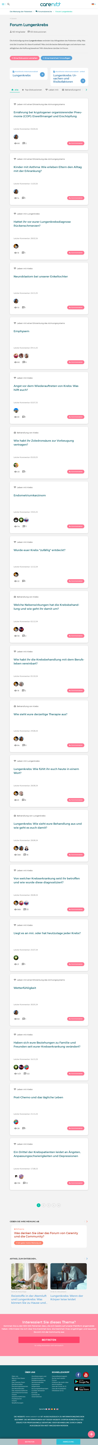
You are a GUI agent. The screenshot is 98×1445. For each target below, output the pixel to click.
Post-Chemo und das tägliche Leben (38, 1097)
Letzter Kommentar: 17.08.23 (26, 1168)
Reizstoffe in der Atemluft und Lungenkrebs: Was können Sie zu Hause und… (29, 1299)
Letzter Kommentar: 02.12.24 (26, 621)
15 (18, 253)
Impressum (36, 1384)
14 (18, 198)
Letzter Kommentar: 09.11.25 (26, 348)
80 (18, 143)
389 (19, 855)
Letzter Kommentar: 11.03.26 (26, 183)
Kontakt (34, 1392)
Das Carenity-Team (18, 1382)
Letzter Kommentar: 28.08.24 (26, 785)
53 (18, 417)
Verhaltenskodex (38, 1382)
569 (19, 909)
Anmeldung (68, 1442)
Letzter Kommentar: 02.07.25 (26, 402)
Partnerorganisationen (20, 1386)
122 (28, 1073)
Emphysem (21, 331)
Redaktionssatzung (38, 1380)
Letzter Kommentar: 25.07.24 (26, 950)
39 (18, 636)
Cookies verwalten (38, 1390)
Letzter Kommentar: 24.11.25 (26, 293)
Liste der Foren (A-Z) (59, 1386)
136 (18, 1183)
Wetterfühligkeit (25, 988)
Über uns (15, 1376)
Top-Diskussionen (33, 90)
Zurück (13, 18)
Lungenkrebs (22, 75)
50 (18, 1019)
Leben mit (53, 90)
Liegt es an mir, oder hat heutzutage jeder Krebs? (47, 933)
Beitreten (49, 1339)
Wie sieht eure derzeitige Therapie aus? (40, 714)
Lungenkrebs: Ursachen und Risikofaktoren (65, 78)
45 (18, 471)
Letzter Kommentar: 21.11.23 (26, 1114)
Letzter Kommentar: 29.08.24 (26, 731)
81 (18, 800)
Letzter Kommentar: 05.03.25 (26, 457)
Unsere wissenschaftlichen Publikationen (18, 1397)
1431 (19, 1073)
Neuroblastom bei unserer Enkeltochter (41, 276)
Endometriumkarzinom (30, 495)
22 (18, 581)
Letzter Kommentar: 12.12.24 (26, 566)
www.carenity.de (32, 1417)
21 (18, 964)
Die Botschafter (17, 1384)
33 (27, 909)
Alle (16, 90)
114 (18, 526)
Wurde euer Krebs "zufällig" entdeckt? (39, 550)
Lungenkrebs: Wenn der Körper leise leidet (66, 1297)
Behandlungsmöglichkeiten (78, 90)
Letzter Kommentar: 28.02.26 (26, 238)
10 (18, 307)
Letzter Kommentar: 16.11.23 (26, 1059)
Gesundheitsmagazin (59, 1376)
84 (18, 745)
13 (27, 1183)
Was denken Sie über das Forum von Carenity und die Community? (46, 1234)
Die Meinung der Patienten (21, 12)
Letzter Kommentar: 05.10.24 (26, 676)
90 (18, 362)
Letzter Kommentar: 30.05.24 (26, 1004)
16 (18, 690)
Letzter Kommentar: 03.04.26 (26, 129)
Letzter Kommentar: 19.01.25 (26, 512)
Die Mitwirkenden (18, 1388)
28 (18, 1128)
